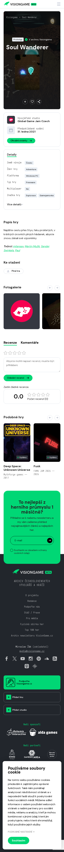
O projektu (32, 595)
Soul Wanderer (29, 17)
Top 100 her (32, 629)
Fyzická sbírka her (32, 624)
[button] (50, 287)
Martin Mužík (32, 246)
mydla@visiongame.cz (32, 651)
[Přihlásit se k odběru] (49, 540)
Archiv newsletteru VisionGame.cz (32, 635)
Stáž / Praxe (32, 612)
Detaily (12, 154)
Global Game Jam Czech (34, 121)
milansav (18, 246)
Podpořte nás (32, 606)
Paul (17, 250)
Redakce (32, 600)
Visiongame (12, 17)
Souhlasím (18, 840)
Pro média (32, 618)
